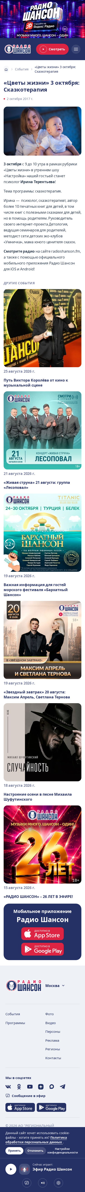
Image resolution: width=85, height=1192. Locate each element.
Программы (15, 1022)
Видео (50, 1022)
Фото (49, 1014)
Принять (14, 1151)
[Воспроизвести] (10, 1169)
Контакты (53, 1058)
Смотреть (57, 49)
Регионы (52, 1049)
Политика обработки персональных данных (36, 1139)
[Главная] (6, 69)
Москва (52, 985)
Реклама (52, 1040)
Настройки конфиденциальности (62, 1150)
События (22, 69)
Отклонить (35, 1151)
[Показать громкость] (42, 1182)
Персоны (52, 1031)
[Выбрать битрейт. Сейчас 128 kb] (58, 1182)
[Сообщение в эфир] (26, 1182)
